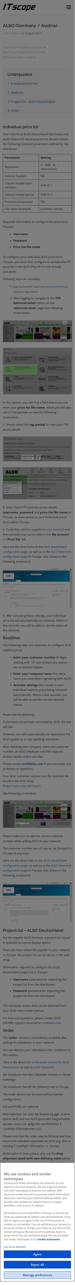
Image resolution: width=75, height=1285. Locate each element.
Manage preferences (37, 1275)
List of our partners (15, 1247)
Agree (37, 1254)
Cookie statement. (49, 1239)
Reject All (37, 1265)
